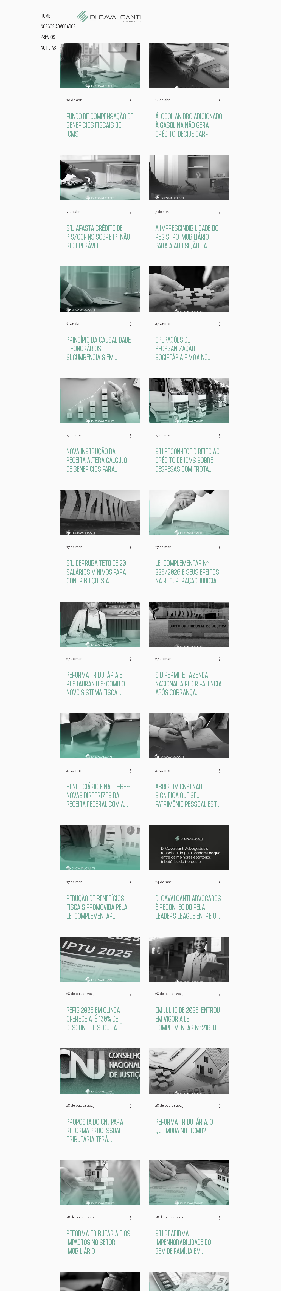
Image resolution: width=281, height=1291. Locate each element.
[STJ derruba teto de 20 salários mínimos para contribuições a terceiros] (100, 512)
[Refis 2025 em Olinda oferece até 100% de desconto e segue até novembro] (100, 959)
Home (45, 15)
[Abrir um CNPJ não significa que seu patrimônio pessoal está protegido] (189, 735)
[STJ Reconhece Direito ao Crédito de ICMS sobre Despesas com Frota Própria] (189, 400)
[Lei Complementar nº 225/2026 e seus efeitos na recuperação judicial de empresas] (189, 512)
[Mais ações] (132, 100)
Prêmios (48, 37)
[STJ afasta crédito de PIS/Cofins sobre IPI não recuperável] (100, 177)
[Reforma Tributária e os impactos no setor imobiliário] (100, 1182)
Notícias (48, 47)
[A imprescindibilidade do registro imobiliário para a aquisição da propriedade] (189, 177)
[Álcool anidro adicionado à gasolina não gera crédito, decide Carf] (189, 65)
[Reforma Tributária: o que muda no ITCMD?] (189, 1071)
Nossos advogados (58, 26)
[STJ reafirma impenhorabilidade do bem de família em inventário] (189, 1182)
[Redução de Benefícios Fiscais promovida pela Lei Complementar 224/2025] (100, 847)
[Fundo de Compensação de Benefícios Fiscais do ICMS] (100, 65)
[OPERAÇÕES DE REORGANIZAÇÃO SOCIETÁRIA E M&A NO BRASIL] (189, 289)
